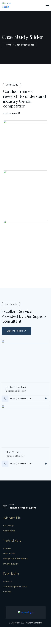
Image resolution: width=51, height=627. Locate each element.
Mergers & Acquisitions (15, 558)
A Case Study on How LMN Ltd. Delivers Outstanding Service (22, 242)
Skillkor (7, 591)
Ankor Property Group (15, 586)
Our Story (8, 525)
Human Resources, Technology (23, 128)
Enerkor (7, 581)
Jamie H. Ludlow (16, 387)
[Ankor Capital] (7, 5)
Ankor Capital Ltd (34, 623)
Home (7, 45)
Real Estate (9, 553)
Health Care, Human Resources (23, 232)
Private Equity (10, 563)
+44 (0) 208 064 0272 (21, 398)
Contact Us (9, 530)
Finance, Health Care (19, 182)
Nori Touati (13, 452)
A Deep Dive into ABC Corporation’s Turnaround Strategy (23, 192)
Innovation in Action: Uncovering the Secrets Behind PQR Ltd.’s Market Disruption (25, 140)
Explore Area (10, 113)
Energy (7, 548)
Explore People (15, 330)
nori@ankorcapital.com (23, 508)
